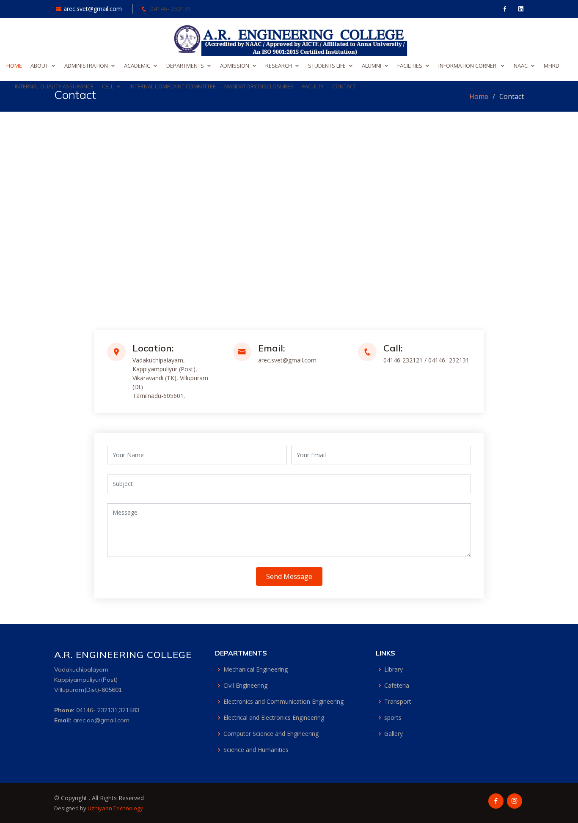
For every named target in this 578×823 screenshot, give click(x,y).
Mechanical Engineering (255, 669)
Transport (397, 702)
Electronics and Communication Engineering (283, 702)
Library (393, 669)
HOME (14, 65)
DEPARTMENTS (185, 65)
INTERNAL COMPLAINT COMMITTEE (172, 86)
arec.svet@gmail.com (93, 9)
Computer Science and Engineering (271, 734)
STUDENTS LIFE (327, 65)
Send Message (289, 576)
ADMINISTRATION (86, 65)
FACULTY (313, 86)
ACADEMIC (137, 65)
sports (393, 718)
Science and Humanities (256, 750)
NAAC (521, 65)
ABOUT (39, 65)
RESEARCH (278, 65)
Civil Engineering (245, 686)
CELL (107, 86)
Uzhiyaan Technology (115, 808)
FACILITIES (409, 65)
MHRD (551, 65)
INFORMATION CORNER (468, 65)
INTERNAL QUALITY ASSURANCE (54, 86)
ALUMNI (371, 65)
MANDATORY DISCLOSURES (259, 86)
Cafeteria (396, 686)
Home (478, 96)
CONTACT (344, 86)
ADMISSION (234, 65)
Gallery (393, 734)
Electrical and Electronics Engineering (273, 718)
